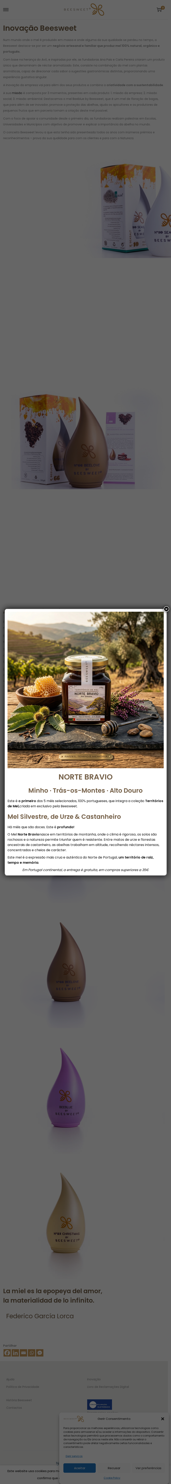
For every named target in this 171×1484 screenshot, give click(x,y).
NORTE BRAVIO (86, 777)
